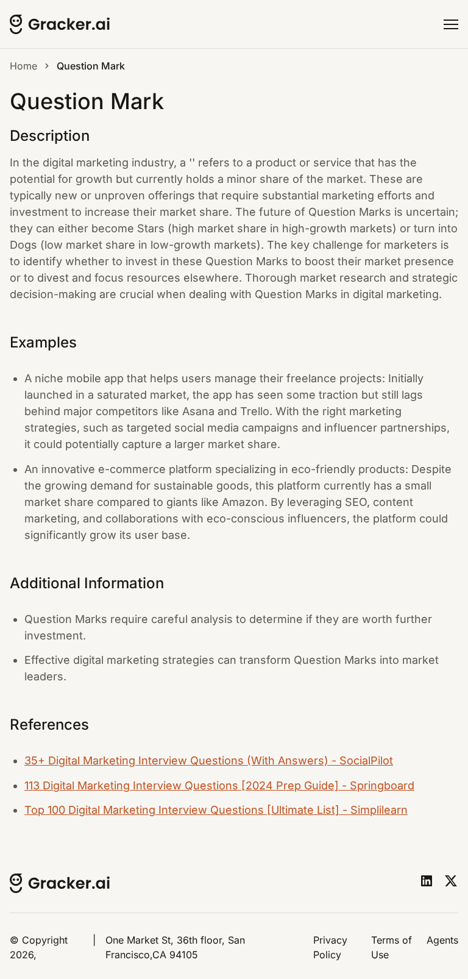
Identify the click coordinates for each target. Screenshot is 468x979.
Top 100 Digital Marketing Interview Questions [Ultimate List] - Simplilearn (216, 809)
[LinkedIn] (426, 881)
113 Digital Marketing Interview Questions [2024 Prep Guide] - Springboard (219, 785)
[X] (451, 881)
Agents (442, 940)
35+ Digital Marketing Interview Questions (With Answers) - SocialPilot (208, 760)
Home (23, 66)
